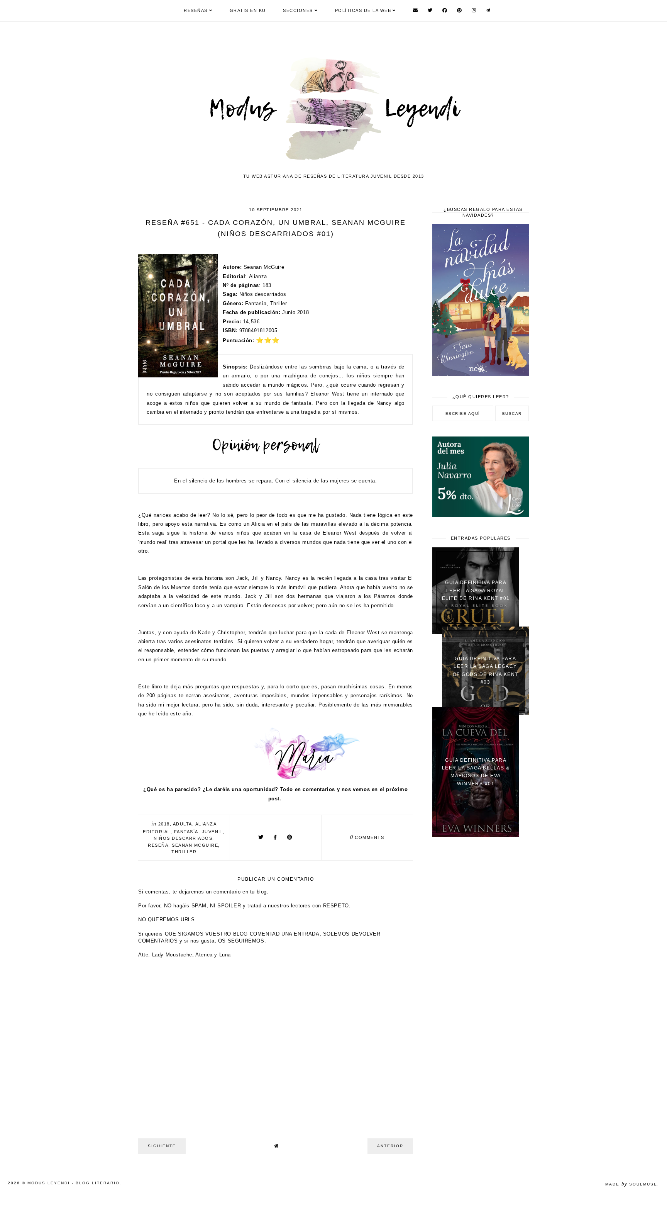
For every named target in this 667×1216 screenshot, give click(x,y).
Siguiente (162, 1146)
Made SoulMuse (631, 1184)
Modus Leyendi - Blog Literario (73, 1183)
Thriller (183, 851)
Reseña (158, 845)
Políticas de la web (363, 10)
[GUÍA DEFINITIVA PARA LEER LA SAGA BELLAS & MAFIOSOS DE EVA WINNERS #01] (475, 835)
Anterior (390, 1146)
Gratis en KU (248, 10)
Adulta (182, 824)
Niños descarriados (183, 838)
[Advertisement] (480, 966)
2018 (164, 824)
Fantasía (186, 831)
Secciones (298, 10)
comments (367, 837)
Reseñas (196, 10)
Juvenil (212, 831)
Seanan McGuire (195, 845)
